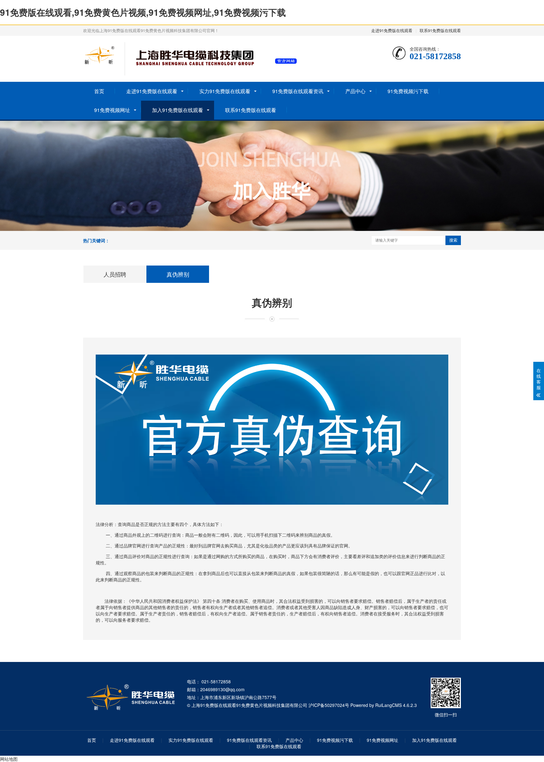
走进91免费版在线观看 (391, 30)
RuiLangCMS (388, 705)
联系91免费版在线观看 (440, 30)
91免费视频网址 (112, 110)
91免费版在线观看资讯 (297, 91)
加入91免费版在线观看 (177, 110)
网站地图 (9, 759)
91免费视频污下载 (408, 91)
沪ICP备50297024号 (329, 705)
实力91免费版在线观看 (224, 91)
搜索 (453, 240)
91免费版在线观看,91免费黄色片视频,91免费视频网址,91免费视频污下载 (143, 12)
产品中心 (355, 91)
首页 (99, 91)
